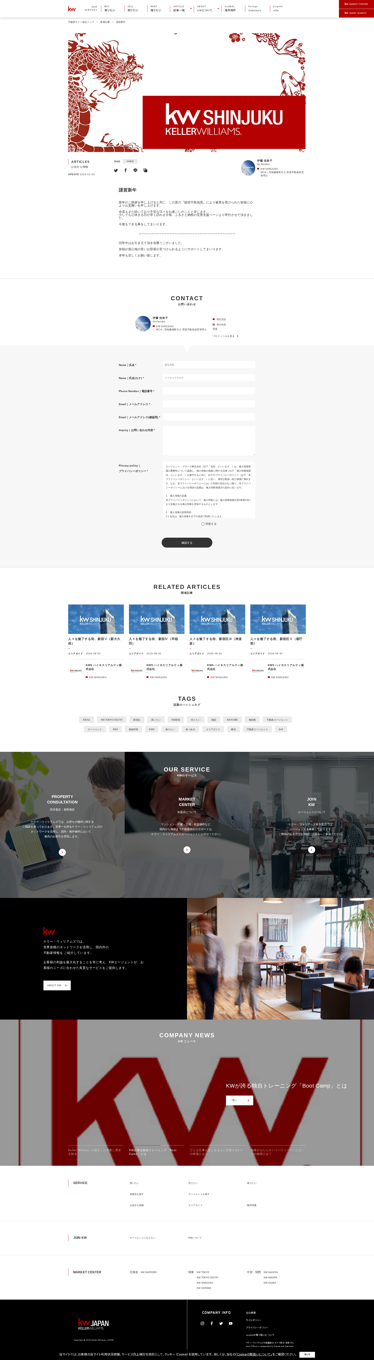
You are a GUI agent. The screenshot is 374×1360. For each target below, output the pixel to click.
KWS (151, 729)
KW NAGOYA (271, 1272)
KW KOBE (232, 719)
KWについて (195, 1237)
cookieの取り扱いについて (260, 1335)
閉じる (307, 1354)
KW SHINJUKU (205, 1282)
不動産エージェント (277, 719)
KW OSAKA (270, 1282)
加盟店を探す (137, 1194)
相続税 (252, 719)
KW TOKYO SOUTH (111, 719)
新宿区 (136, 719)
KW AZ (86, 719)
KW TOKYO (203, 1272)
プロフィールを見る (224, 336)
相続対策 (133, 729)
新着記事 (105, 22)
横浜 (233, 729)
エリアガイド (213, 729)
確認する (187, 542)
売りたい (195, 719)
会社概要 (251, 1313)
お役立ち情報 (137, 1205)
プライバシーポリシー (257, 1327)
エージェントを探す (199, 1194)
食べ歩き (190, 729)
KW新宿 (130, 161)
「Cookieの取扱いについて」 (254, 1355)
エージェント (95, 729)
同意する (211, 523)
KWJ (115, 729)
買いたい (156, 719)
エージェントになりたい (143, 1237)
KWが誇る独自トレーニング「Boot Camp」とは (286, 1086)
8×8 (281, 729)
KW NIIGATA (270, 1277)
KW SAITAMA (204, 1288)
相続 (213, 719)
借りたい (170, 729)
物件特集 (251, 1205)
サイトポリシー (254, 1320)
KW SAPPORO (149, 1272)
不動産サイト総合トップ (81, 22)
